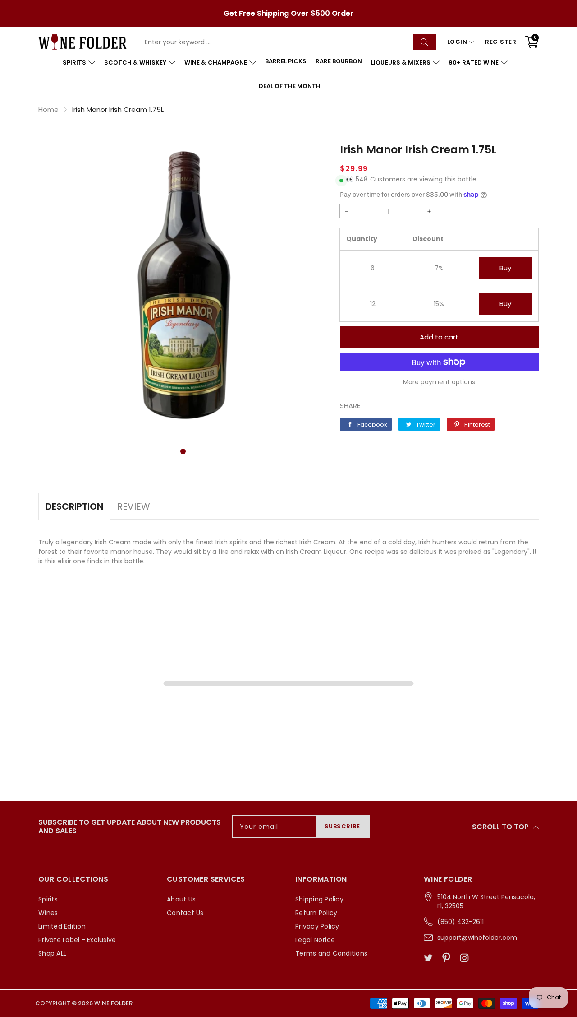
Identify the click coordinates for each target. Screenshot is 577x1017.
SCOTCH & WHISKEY (135, 62)
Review (133, 506)
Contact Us (185, 912)
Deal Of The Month (290, 86)
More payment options (439, 381)
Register (500, 41)
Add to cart (439, 337)
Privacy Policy (317, 926)
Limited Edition (62, 926)
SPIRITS (74, 62)
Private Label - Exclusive (77, 939)
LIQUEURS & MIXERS (400, 62)
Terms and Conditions (331, 953)
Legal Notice (315, 939)
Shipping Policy (319, 899)
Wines (48, 912)
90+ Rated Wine (474, 62)
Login (457, 41)
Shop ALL (52, 953)
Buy (505, 268)
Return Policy (316, 912)
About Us (181, 899)
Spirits (48, 899)
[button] (183, 451)
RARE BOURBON (339, 61)
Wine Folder (113, 1003)
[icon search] (424, 42)
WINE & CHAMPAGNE (215, 62)
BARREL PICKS (286, 61)
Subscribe (342, 826)
